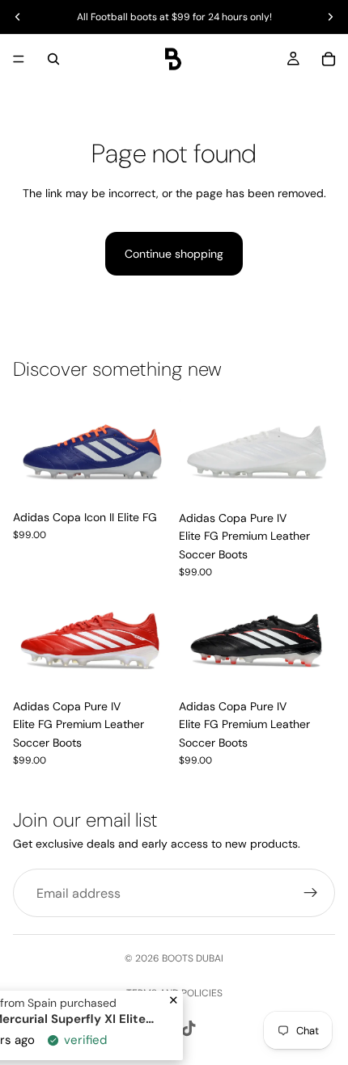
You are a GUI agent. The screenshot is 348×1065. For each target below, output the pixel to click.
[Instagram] (159, 1028)
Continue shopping (174, 253)
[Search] (53, 59)
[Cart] (328, 59)
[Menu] (18, 59)
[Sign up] (311, 893)
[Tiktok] (188, 1028)
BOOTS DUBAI (192, 958)
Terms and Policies (174, 993)
